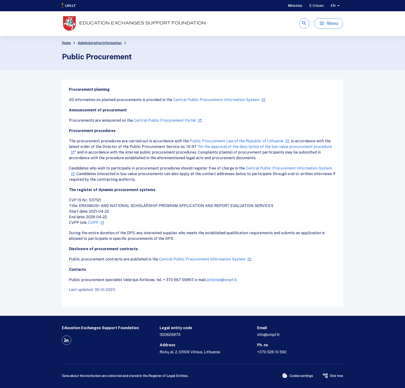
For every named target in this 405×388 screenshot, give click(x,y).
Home (66, 43)
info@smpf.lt (268, 334)
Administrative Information (100, 43)
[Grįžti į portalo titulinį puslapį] (69, 5)
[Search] (304, 23)
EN (333, 6)
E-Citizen (316, 6)
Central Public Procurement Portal (165, 120)
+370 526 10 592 (271, 352)
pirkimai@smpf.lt (222, 280)
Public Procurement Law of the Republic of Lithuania (236, 141)
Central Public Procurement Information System (216, 100)
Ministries (295, 6)
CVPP (93, 222)
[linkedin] (66, 340)
